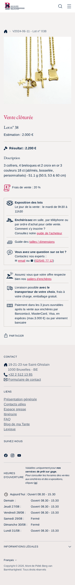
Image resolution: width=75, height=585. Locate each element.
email (21, 260)
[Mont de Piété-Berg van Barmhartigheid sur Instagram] (12, 456)
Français (9, 560)
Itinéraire (10, 414)
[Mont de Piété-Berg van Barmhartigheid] (14, 6)
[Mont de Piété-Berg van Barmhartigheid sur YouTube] (19, 456)
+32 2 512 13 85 (20, 374)
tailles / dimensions (42, 241)
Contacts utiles (15, 404)
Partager (16, 335)
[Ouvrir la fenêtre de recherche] (60, 6)
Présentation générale (20, 399)
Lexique (10, 429)
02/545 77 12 (44, 260)
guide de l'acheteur (49, 233)
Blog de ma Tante (17, 424)
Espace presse (15, 409)
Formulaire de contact (24, 379)
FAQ (7, 419)
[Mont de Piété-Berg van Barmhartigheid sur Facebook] (6, 456)
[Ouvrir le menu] (69, 6)
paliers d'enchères (39, 279)
